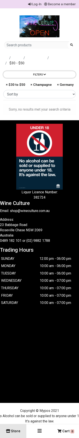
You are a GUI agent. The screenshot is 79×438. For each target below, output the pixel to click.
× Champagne (41, 85)
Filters (38, 74)
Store (17, 58)
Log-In (36, 4)
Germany (58, 58)
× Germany (65, 85)
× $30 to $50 (15, 85)
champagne (37, 58)
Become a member (61, 4)
